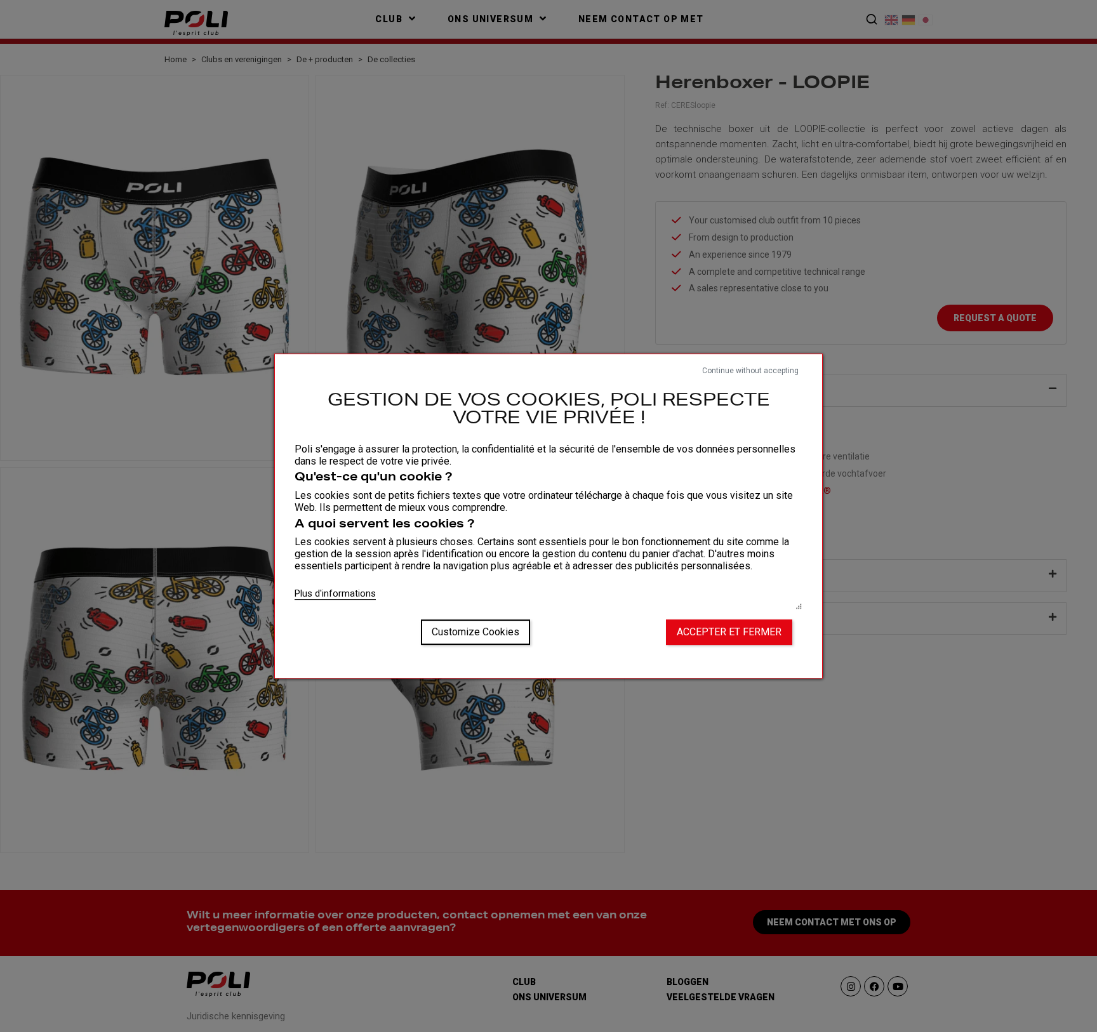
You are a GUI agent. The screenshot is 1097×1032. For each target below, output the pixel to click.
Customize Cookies (475, 632)
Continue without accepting (750, 370)
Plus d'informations (335, 593)
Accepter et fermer (729, 632)
